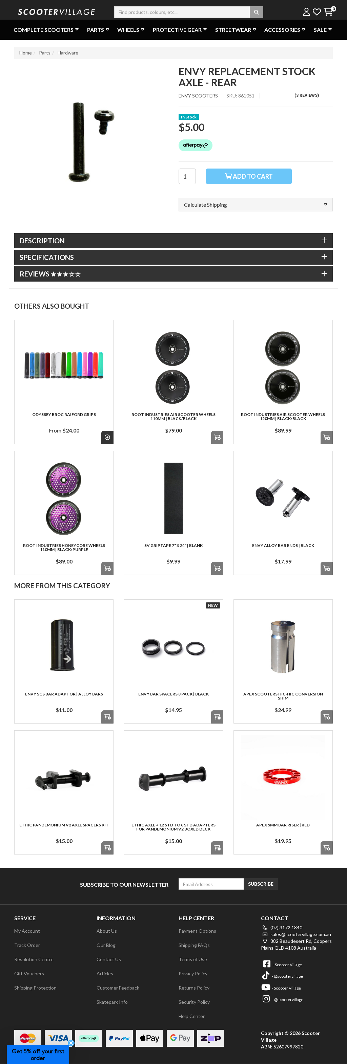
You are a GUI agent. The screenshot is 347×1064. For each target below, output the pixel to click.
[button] (255, 205)
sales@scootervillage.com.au (300, 934)
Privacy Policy (193, 973)
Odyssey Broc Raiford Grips (64, 414)
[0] (328, 12)
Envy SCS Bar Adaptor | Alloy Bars (64, 693)
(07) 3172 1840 (285, 927)
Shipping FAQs (194, 945)
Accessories (282, 29)
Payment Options (197, 931)
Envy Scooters (198, 95)
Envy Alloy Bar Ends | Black (283, 545)
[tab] (173, 241)
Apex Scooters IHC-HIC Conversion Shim (283, 696)
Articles (105, 973)
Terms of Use (193, 959)
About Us (107, 931)
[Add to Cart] (217, 437)
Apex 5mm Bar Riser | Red (283, 824)
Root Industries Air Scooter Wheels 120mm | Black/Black (283, 416)
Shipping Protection (35, 988)
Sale (320, 29)
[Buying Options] (107, 437)
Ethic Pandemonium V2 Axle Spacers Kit (64, 824)
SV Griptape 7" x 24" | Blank (173, 545)
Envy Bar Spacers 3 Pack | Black (173, 693)
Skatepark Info (112, 1002)
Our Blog (106, 945)
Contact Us (109, 959)
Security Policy (194, 1002)
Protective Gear (177, 29)
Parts (95, 29)
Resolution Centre (34, 959)
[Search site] (256, 12)
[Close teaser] (71, 1043)
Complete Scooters (44, 29)
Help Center (192, 1016)
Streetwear (233, 29)
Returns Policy (194, 988)
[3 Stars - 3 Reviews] (66, 274)
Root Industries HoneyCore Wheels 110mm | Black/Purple (64, 547)
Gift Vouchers (29, 973)
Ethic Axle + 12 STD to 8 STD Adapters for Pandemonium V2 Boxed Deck (173, 827)
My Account (27, 931)
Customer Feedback (118, 988)
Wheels (128, 29)
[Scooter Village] (56, 11)
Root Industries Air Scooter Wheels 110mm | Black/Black (173, 416)
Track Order (27, 945)
